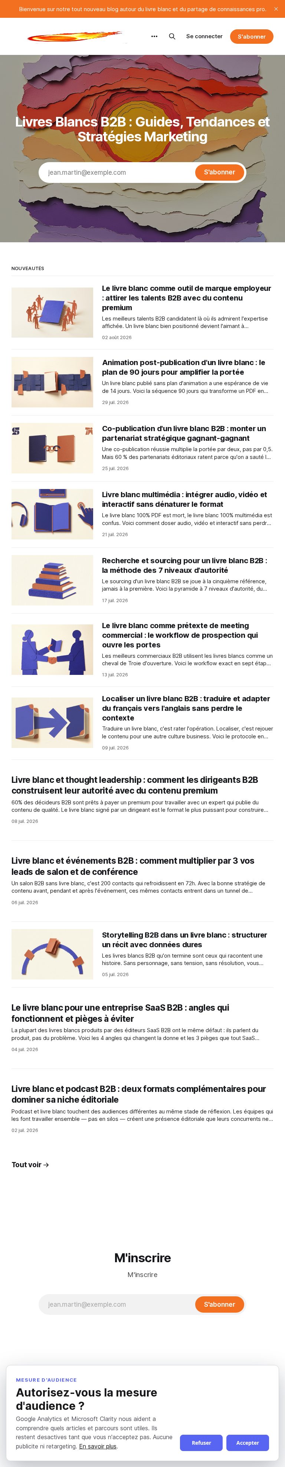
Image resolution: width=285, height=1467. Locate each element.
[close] (276, 9)
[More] (154, 36)
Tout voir (27, 1165)
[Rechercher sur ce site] (172, 36)
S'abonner (252, 36)
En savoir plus (98, 1446)
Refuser (201, 1442)
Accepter (247, 1442)
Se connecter (204, 36)
